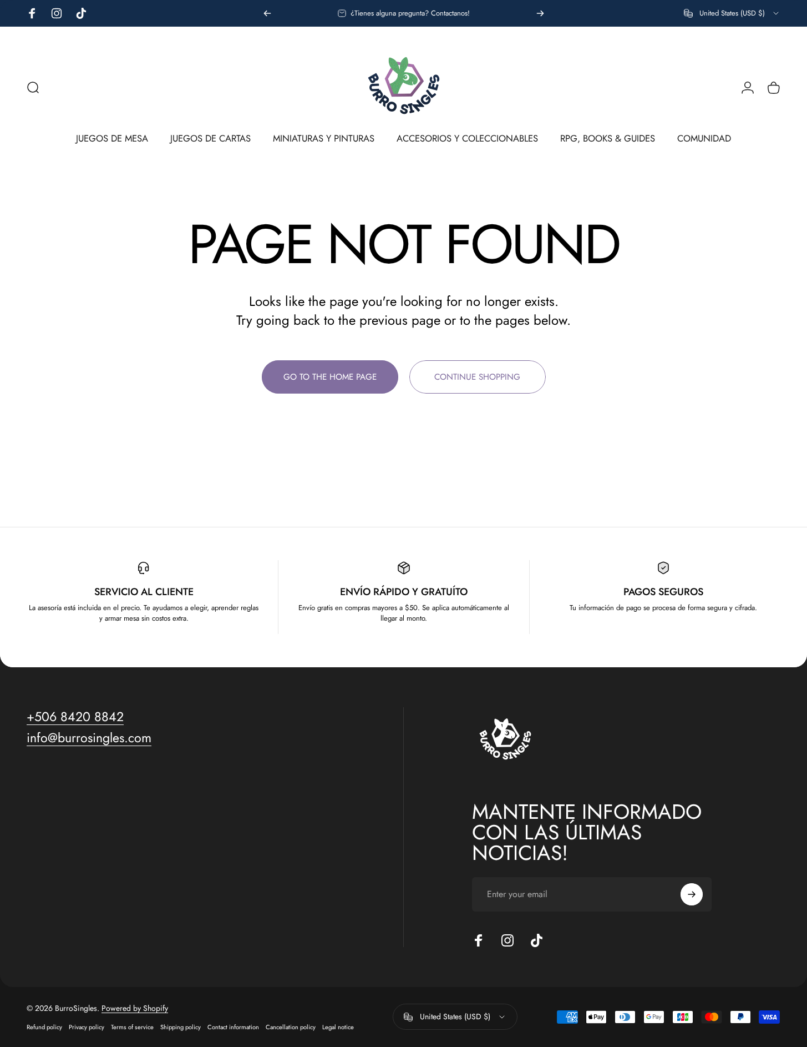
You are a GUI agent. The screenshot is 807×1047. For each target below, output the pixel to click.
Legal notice (338, 1027)
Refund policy (44, 1027)
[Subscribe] (692, 894)
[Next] (540, 13)
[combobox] (732, 13)
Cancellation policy (291, 1027)
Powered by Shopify (134, 1008)
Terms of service (132, 1027)
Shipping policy (180, 1027)
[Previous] (267, 13)
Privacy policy (86, 1027)
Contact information (233, 1027)
